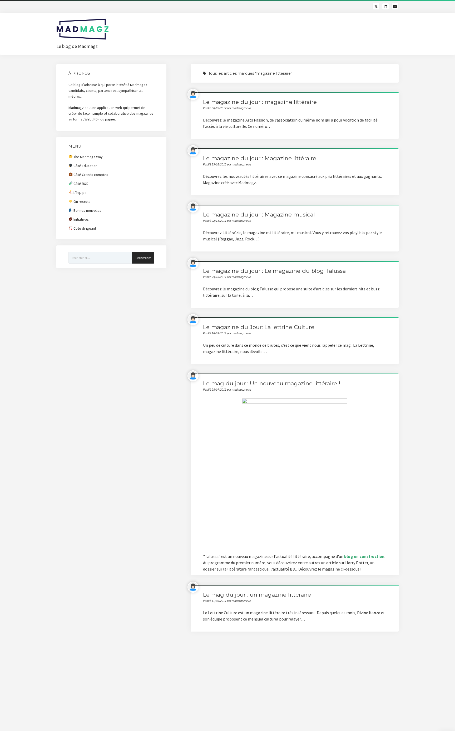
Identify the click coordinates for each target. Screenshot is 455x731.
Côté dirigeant (84, 228)
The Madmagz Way (88, 156)
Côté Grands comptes (90, 174)
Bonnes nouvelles (87, 210)
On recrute (82, 201)
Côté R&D (80, 183)
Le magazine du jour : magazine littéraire (260, 102)
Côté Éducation (85, 165)
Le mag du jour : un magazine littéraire (257, 594)
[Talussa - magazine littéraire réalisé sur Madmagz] (295, 472)
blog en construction (364, 556)
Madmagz (137, 84)
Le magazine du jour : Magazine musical (259, 214)
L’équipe (80, 192)
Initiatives (81, 219)
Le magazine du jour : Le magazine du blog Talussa (274, 271)
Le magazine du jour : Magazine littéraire (259, 158)
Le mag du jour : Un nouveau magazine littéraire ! (271, 383)
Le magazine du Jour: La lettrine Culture (258, 327)
